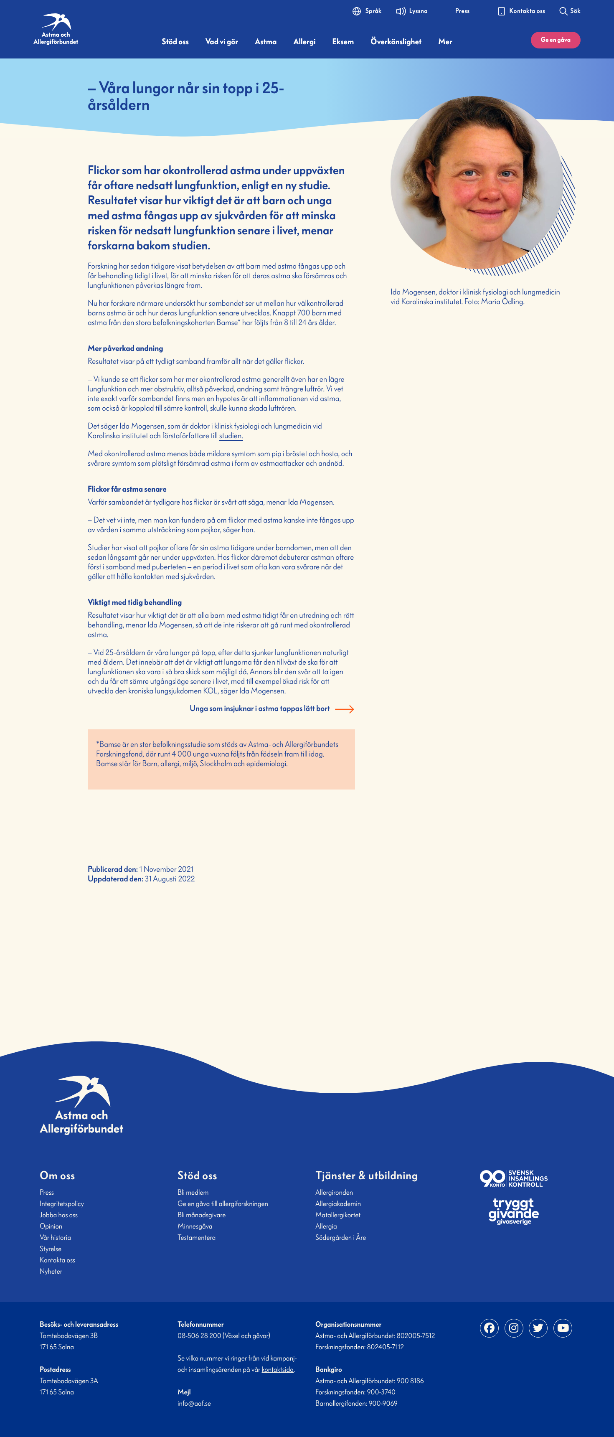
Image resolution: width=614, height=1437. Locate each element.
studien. (231, 435)
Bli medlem (193, 1192)
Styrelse (50, 1249)
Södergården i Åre (340, 1237)
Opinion (51, 1226)
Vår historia (55, 1237)
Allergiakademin (338, 1203)
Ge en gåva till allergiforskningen (223, 1203)
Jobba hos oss (59, 1215)
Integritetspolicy (62, 1203)
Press (47, 1192)
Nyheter (51, 1271)
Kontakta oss (57, 1260)
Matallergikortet (337, 1215)
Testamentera (197, 1237)
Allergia (326, 1226)
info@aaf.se (194, 1403)
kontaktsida (278, 1369)
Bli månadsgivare (202, 1215)
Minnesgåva (195, 1226)
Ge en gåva (556, 40)
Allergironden (334, 1192)
